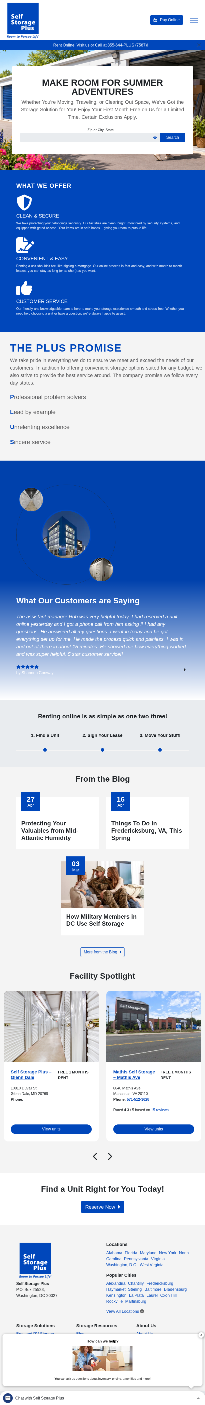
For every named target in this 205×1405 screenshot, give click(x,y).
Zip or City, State (101, 130)
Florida (131, 1253)
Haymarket (116, 1289)
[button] (95, 1156)
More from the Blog (101, 952)
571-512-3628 (137, 1099)
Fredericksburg (159, 1283)
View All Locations (123, 1311)
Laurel (152, 1295)
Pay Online (169, 20)
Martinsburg (135, 1301)
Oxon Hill (168, 1295)
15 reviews (160, 1110)
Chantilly (136, 1283)
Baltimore (153, 1289)
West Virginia (152, 1265)
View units (51, 1129)
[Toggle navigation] (194, 20)
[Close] (199, 45)
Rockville (114, 1301)
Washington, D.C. (121, 1265)
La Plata (136, 1295)
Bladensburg (175, 1289)
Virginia (158, 1259)
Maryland (148, 1253)
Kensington (116, 1295)
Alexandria (116, 1283)
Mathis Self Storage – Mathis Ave (134, 1074)
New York (167, 1253)
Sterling (135, 1289)
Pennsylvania (136, 1259)
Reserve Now (100, 1207)
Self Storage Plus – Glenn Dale (31, 1074)
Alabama (114, 1253)
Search (172, 137)
